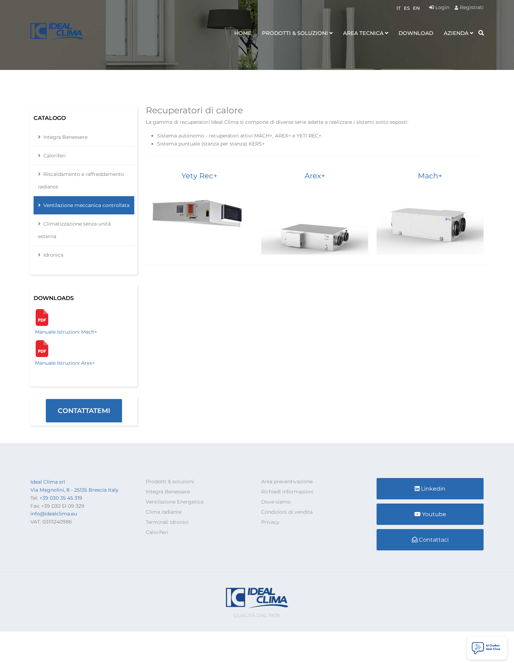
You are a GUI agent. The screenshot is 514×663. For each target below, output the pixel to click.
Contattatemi (84, 411)
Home (242, 33)
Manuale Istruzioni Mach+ (66, 332)
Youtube (434, 514)
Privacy (270, 522)
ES (407, 8)
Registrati (471, 7)
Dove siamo (276, 502)
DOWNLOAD (416, 33)
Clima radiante (163, 512)
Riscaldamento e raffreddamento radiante (81, 180)
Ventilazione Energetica (175, 502)
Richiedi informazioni (287, 492)
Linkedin (433, 488)
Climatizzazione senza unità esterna (74, 230)
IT (399, 8)
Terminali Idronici (167, 522)
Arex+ (315, 175)
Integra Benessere (65, 137)
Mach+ (430, 175)
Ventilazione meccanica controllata (86, 205)
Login (441, 7)
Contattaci (434, 539)
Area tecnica (363, 33)
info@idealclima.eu (53, 514)
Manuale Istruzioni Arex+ (65, 363)
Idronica (53, 255)
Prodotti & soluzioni (295, 33)
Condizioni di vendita (287, 512)
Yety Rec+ (199, 175)
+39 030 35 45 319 (61, 498)
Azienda (456, 33)
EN (416, 8)
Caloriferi (54, 155)
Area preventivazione (287, 481)
